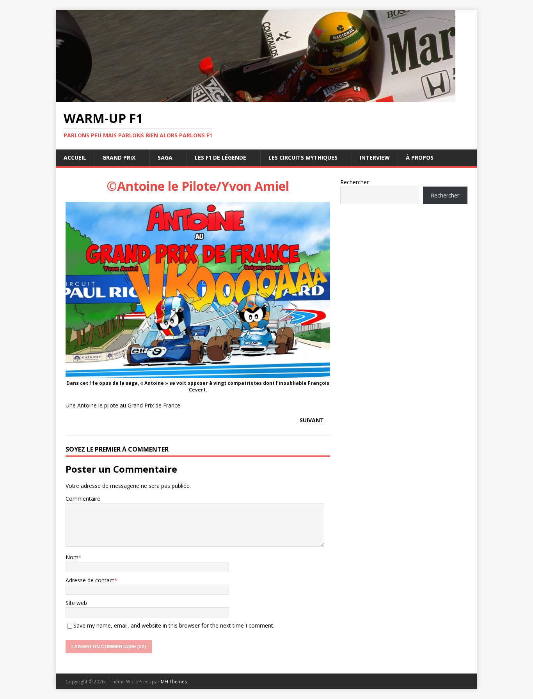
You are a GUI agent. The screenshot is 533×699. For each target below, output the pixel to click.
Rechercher (354, 182)
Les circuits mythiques (303, 157)
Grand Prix (118, 157)
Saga (165, 157)
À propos (420, 157)
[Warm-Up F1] (255, 97)
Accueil (75, 157)
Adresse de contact (90, 580)
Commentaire (83, 498)
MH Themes (174, 681)
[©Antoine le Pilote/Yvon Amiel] (198, 373)
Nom (72, 557)
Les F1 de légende (220, 157)
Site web (76, 603)
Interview (375, 157)
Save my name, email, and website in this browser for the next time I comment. (173, 625)
